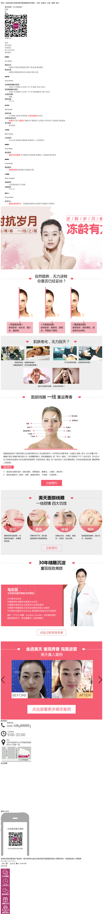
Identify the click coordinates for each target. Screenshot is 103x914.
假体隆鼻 (32, 155)
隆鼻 (35, 87)
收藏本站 (8, 38)
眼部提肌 (22, 67)
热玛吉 (40, 116)
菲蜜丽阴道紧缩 (29, 204)
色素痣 (11, 120)
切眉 (36, 72)
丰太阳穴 (24, 87)
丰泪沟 (42, 87)
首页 (6, 43)
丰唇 (38, 87)
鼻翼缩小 (39, 155)
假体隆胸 (20, 170)
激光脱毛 (12, 125)
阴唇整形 (45, 204)
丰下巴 (30, 87)
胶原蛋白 (31, 140)
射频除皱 (24, 116)
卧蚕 (34, 67)
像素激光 (34, 120)
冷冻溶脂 (22, 184)
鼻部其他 (52, 155)
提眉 (33, 72)
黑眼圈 (16, 72)
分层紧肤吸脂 (14, 184)
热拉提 (18, 116)
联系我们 (8, 52)
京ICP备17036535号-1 (8, 861)
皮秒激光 (48, 120)
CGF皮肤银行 (39, 140)
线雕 (10, 97)
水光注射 (12, 140)
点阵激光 (41, 120)
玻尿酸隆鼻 (37, 92)
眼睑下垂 (29, 67)
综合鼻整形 (25, 155)
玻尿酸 (18, 140)
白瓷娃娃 (55, 120)
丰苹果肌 (17, 87)
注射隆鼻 (46, 155)
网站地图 (4, 866)
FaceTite (11, 101)
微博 (6, 9)
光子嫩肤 (12, 116)
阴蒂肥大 (51, 204)
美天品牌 (8, 45)
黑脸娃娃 (62, 120)
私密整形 (38, 204)
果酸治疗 (28, 120)
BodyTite (12, 189)
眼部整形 (40, 67)
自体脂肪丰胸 (29, 170)
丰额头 (11, 87)
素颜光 (22, 120)
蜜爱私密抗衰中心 (15, 204)
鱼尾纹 (28, 72)
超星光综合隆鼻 (15, 155)
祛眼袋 (11, 72)
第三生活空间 (9, 50)
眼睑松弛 (22, 72)
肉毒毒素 (24, 140)
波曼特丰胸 (13, 170)
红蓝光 (16, 120)
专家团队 (8, 48)
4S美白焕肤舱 (33, 116)
